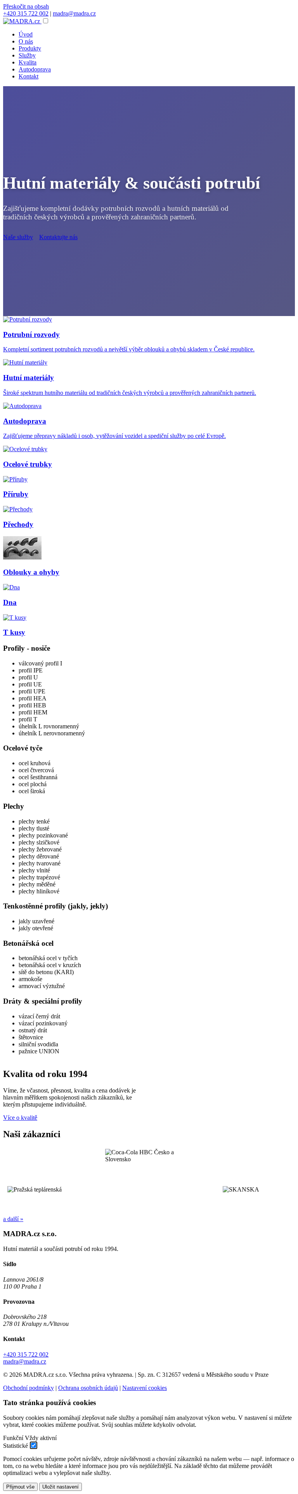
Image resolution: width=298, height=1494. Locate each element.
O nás (26, 41)
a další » (13, 1219)
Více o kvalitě (20, 1117)
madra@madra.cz (74, 13)
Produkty (30, 48)
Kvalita (27, 62)
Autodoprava (35, 69)
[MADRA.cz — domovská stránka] (22, 21)
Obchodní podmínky (28, 1388)
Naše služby (18, 237)
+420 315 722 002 (26, 13)
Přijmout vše (20, 1487)
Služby (27, 55)
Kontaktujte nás (58, 237)
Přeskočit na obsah (26, 6)
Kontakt (28, 76)
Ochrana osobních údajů (88, 1388)
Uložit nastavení (60, 1487)
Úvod (26, 34)
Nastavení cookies (144, 1388)
